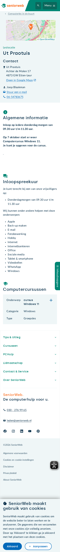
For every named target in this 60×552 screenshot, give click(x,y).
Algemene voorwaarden (15, 453)
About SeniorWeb (12, 480)
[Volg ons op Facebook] (5, 431)
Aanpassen (40, 546)
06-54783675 (15, 97)
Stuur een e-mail (17, 92)
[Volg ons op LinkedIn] (21, 431)
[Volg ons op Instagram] (13, 431)
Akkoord (12, 546)
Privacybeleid (9, 473)
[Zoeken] (38, 5)
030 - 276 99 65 (16, 410)
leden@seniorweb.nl (19, 420)
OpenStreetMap (47, 39)
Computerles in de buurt (21, 14)
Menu (48, 5)
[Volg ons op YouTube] (30, 431)
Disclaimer (8, 467)
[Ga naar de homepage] (15, 5)
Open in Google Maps (19, 80)
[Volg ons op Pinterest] (38, 431)
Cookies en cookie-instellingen (18, 460)
